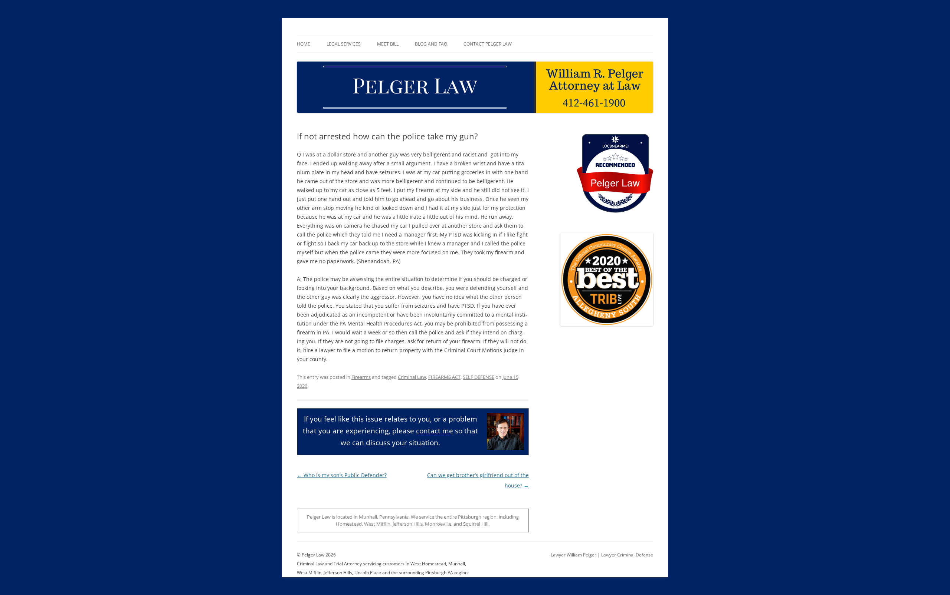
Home (303, 44)
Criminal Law (412, 377)
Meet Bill (388, 44)
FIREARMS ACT (444, 377)
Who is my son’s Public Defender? (342, 475)
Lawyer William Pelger (573, 555)
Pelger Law (615, 182)
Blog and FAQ (431, 44)
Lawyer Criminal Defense (627, 555)
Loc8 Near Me (615, 146)
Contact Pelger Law (487, 44)
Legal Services (344, 44)
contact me (434, 430)
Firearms (361, 377)
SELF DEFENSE (478, 377)
